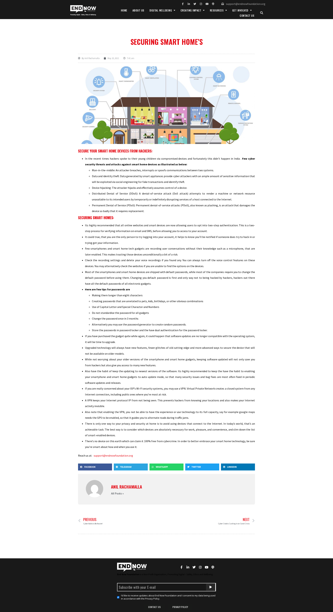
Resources (217, 10)
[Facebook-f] (182, 4)
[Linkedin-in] (188, 4)
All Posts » (117, 493)
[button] (261, 13)
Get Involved (240, 10)
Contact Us (247, 15)
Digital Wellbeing (161, 10)
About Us (138, 10)
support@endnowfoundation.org (113, 455)
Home (124, 10)
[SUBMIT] (210, 587)
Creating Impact (191, 10)
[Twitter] (195, 4)
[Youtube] (207, 4)
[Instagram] (201, 4)
